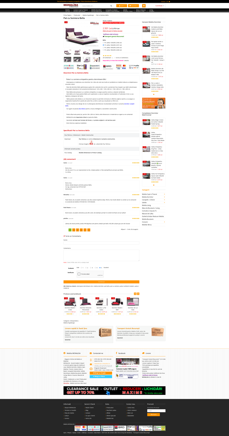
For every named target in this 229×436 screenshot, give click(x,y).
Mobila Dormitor (147, 197)
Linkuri (67, 415)
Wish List (130, 413)
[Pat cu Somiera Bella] (82, 34)
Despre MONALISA (70, 407)
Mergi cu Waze (99, 376)
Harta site (88, 418)
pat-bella (107, 286)
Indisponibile (74, 321)
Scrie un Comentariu (122, 58)
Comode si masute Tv (149, 211)
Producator (77, 15)
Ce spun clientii (90, 415)
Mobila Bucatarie (147, 219)
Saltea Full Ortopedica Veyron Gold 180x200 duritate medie (158, 176)
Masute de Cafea (147, 214)
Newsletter (130, 415)
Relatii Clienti (90, 407)
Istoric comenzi (132, 410)
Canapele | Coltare (148, 200)
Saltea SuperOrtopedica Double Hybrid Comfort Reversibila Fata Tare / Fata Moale (157, 136)
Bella (104, 40)
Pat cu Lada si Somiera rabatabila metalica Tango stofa (157, 85)
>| (89, 230)
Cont (122, 6)
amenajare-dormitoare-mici (85, 286)
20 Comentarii (107, 58)
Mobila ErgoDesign (88, 15)
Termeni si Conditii (70, 410)
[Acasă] (71, 7)
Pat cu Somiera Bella (102, 15)
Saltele (144, 203)
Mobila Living (146, 205)
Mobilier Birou (147, 225)
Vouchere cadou (111, 410)
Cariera (67, 418)
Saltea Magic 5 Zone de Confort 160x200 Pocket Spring (157, 122)
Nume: (66, 240)
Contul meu (130, 407)
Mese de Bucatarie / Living (151, 208)
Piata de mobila (69, 413)
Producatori (110, 407)
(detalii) (126, 60)
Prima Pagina (67, 15)
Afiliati (108, 413)
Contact (88, 413)
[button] (138, 294)
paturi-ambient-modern (127, 286)
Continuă (101, 282)
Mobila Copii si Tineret (149, 194)
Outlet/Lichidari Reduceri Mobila (153, 216)
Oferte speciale (111, 415)
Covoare (145, 222)
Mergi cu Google (100, 373)
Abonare (153, 415)
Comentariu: (67, 248)
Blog (87, 410)
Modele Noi (110, 418)
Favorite (134, 6)
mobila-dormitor (99, 286)
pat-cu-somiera (114, 286)
